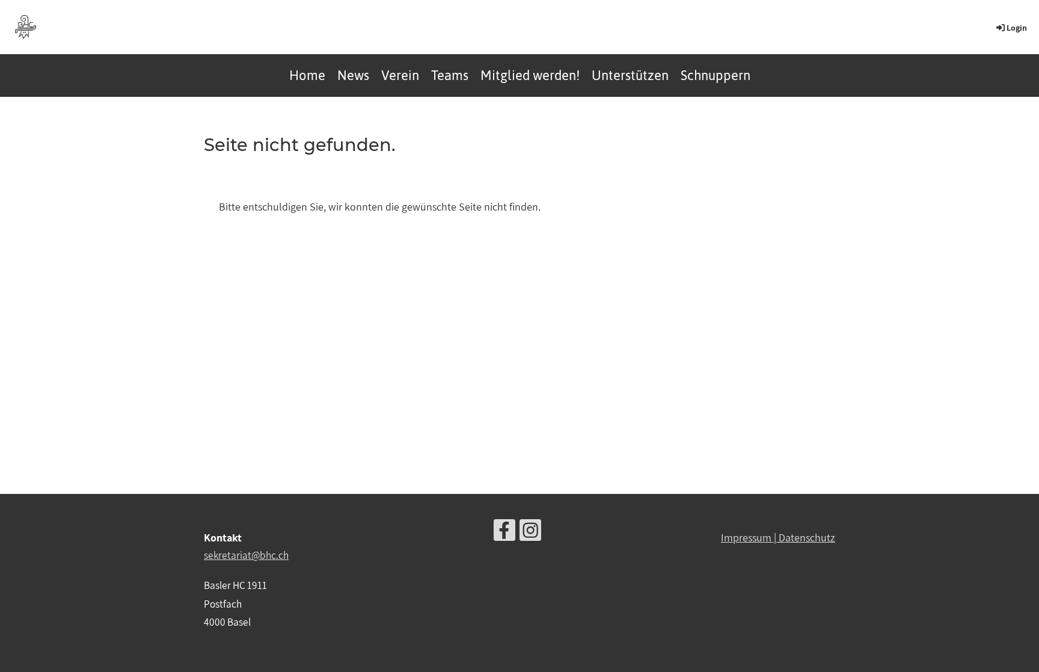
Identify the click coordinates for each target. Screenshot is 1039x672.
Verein (400, 75)
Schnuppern (715, 75)
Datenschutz (807, 537)
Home (307, 75)
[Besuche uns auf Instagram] (530, 533)
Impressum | (750, 537)
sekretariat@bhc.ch (246, 555)
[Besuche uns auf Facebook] (504, 533)
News (353, 75)
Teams (449, 75)
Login (1017, 27)
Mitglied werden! (530, 75)
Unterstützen (630, 75)
